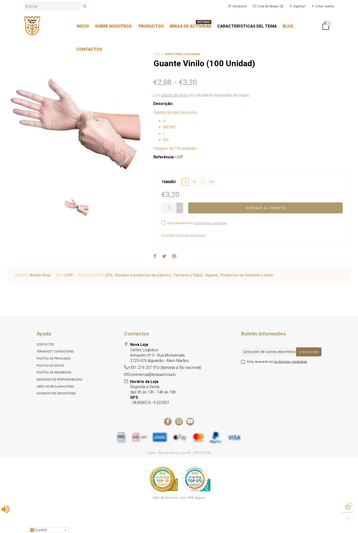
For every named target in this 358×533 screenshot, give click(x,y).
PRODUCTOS (151, 26)
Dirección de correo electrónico (270, 352)
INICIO (82, 26)
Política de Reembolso (54, 372)
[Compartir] (154, 256)
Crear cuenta (325, 6)
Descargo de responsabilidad (59, 379)
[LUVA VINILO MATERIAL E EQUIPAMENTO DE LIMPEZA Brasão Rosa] (76, 122)
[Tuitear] (164, 256)
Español (40, 530)
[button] (179, 210)
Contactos (45, 344)
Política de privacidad (54, 358)
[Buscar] (85, 6)
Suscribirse (309, 352)
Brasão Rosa (40, 275)
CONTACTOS (89, 49)
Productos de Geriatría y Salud (246, 275)
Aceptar (336, 526)
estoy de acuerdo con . (197, 223)
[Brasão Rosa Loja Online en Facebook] (168, 422)
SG (212, 182)
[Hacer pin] (174, 256)
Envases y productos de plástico (143, 275)
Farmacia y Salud (188, 275)
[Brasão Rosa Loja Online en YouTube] (190, 422)
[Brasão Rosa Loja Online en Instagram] (179, 422)
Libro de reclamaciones (55, 386)
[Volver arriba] (347, 518)
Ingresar (299, 6)
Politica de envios (50, 365)
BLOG (288, 26)
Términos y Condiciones (55, 351)
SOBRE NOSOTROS (113, 26)
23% (108, 275)
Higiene (211, 275)
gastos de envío (174, 95)
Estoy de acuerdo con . (277, 361)
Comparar (239, 6)
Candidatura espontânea (56, 393)
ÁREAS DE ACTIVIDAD (190, 26)
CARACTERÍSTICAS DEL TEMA (247, 26)
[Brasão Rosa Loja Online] (32, 25)
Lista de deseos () (270, 6)
